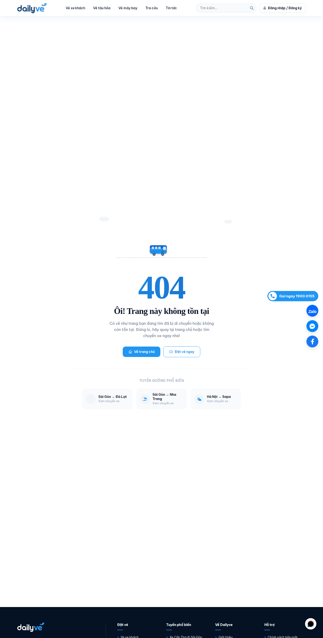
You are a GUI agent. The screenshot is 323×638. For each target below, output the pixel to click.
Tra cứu (151, 8)
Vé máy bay (127, 8)
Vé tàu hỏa (101, 8)
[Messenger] (312, 326)
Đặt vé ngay (184, 352)
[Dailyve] (32, 8)
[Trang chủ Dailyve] (56, 627)
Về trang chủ (144, 352)
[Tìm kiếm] (252, 8)
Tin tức (171, 8)
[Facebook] (312, 341)
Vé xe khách (75, 8)
